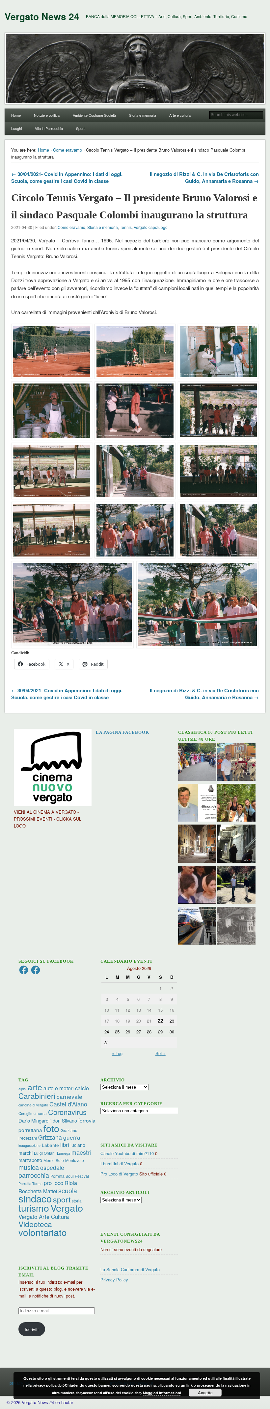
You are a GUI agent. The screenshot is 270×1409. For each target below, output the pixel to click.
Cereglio (25, 1113)
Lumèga (63, 1153)
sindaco (35, 1198)
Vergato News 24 (42, 16)
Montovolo (74, 1160)
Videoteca (35, 1224)
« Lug (117, 1053)
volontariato (42, 1232)
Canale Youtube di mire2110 (127, 1153)
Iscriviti (32, 1329)
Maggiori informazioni (162, 1392)
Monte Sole (53, 1160)
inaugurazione (29, 1145)
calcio (82, 1088)
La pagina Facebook (122, 732)
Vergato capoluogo (151, 227)
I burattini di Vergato (119, 1163)
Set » (160, 1053)
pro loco (53, 1183)
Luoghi (16, 128)
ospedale (52, 1167)
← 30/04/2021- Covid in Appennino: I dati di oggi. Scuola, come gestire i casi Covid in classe (66, 177)
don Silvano (65, 1120)
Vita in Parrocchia (49, 128)
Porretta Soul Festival (69, 1176)
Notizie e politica (47, 115)
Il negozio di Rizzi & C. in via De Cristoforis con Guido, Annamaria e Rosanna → (204, 177)
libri (64, 1145)
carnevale (69, 1096)
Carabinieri (36, 1095)
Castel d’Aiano (68, 1104)
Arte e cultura (180, 115)
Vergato (66, 1207)
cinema (40, 1113)
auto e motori (58, 1088)
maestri (81, 1152)
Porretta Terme (30, 1183)
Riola (71, 1183)
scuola (67, 1190)
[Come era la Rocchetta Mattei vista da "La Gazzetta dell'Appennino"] (236, 927)
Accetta (205, 1393)
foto (51, 1128)
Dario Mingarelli (34, 1120)
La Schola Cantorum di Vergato (130, 1269)
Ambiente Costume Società (94, 115)
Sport (80, 128)
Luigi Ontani (45, 1153)
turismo (33, 1207)
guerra (71, 1137)
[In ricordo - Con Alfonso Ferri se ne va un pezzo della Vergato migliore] (197, 804)
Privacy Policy (114, 1279)
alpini (22, 1088)
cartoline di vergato (33, 1104)
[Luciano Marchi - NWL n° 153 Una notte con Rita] (197, 844)
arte (35, 1087)
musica (28, 1167)
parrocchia (33, 1175)
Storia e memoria (142, 115)
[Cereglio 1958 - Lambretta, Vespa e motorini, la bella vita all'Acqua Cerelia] (197, 885)
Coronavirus (67, 1111)
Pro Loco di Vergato (119, 1174)
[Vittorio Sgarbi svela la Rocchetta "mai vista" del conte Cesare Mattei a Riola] (236, 844)
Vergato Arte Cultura (43, 1217)
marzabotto (30, 1160)
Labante (50, 1145)
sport (61, 1199)
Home (16, 115)
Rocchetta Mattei (37, 1191)
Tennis (126, 227)
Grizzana (50, 1137)
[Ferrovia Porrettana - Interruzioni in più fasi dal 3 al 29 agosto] (197, 927)
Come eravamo (67, 150)
